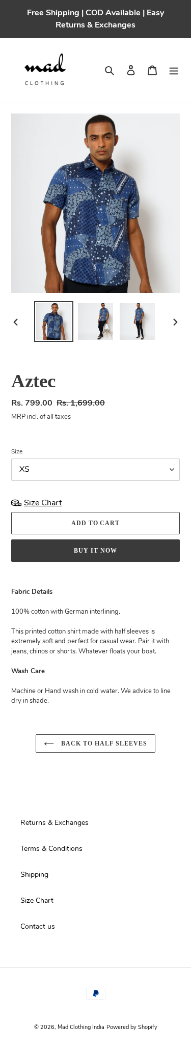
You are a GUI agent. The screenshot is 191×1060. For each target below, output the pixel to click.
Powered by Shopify (131, 1027)
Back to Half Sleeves (103, 743)
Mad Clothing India (81, 1027)
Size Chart (36, 900)
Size (16, 451)
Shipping (34, 874)
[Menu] (173, 69)
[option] (54, 321)
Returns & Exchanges (54, 822)
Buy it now (95, 550)
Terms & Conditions (51, 848)
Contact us (37, 926)
